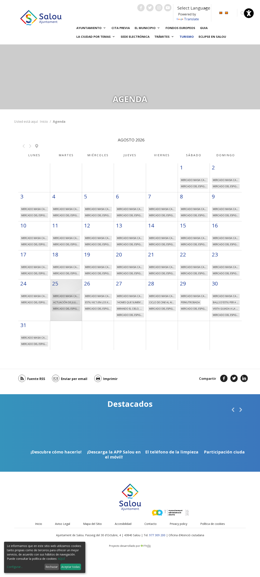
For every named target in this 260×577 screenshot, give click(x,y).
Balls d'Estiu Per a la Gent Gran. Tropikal (226, 302)
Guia (204, 28)
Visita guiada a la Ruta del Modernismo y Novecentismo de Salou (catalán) (226, 308)
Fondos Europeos (180, 28)
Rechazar (52, 567)
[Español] (226, 12)
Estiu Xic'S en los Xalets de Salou (98, 302)
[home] (40, 17)
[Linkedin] (244, 378)
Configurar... (15, 567)
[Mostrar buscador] (242, 13)
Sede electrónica (135, 36)
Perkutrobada (190, 302)
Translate (191, 19)
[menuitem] (220, 12)
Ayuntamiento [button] (89, 28)
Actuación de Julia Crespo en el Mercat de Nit (66, 302)
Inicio (44, 121)
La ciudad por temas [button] (94, 36)
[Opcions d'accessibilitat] (249, 13)
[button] (24, 146)
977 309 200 (157, 535)
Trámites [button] (162, 36)
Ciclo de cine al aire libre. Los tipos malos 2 (162, 302)
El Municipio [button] (145, 28)
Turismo (187, 36)
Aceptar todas (70, 567)
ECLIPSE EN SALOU (212, 36)
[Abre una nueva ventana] (141, 7)
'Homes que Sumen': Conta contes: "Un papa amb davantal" (130, 302)
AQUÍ (61, 559)
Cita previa (121, 28)
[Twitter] (234, 378)
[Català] (220, 12)
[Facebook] (224, 378)
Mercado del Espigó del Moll (194, 186)
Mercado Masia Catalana (194, 180)
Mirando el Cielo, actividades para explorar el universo (130, 308)
